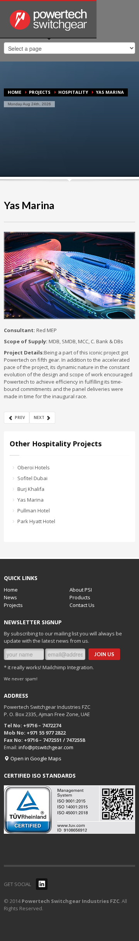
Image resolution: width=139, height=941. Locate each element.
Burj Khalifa (30, 488)
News (10, 597)
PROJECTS (40, 92)
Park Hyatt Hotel (36, 521)
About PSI (81, 589)
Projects (13, 605)
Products (80, 597)
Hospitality (73, 92)
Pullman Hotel (33, 510)
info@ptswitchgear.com (46, 747)
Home (14, 92)
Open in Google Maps (35, 758)
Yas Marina (29, 205)
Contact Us (82, 605)
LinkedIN (41, 884)
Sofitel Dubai (32, 478)
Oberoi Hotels (33, 467)
